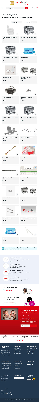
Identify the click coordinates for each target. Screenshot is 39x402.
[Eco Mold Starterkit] (28, 170)
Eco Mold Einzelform (6, 77)
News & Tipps (17, 351)
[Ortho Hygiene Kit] (28, 50)
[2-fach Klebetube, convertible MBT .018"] (28, 90)
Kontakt (4, 382)
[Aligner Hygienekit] (10, 231)
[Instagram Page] (30, 364)
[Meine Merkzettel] (34, 8)
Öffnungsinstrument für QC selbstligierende (8, 178)
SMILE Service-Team (18, 350)
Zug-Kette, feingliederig (7, 218)
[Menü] (2, 8)
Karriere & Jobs (17, 353)
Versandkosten (30, 399)
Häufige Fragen (30, 353)
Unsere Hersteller (5, 368)
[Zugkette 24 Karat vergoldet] (10, 150)
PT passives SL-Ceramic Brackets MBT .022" (9, 38)
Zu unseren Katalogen (8, 290)
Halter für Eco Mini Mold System (27, 238)
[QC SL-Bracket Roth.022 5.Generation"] (28, 30)
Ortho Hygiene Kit (24, 57)
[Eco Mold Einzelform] (10, 70)
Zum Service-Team (23, 249)
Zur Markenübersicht (19, 340)
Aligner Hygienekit (6, 238)
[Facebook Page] (28, 364)
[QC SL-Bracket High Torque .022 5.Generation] (28, 70)
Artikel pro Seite (27, 22)
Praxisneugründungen (6, 365)
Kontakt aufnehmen (18, 363)
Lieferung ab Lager (5, 367)
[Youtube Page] (32, 364)
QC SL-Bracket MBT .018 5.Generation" (10, 117)
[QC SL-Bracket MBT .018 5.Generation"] (10, 110)
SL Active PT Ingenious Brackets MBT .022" (9, 138)
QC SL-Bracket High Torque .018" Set (28, 197)
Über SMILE (16, 348)
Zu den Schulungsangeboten (10, 302)
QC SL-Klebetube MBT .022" (7, 97)
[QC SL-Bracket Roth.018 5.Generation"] (10, 50)
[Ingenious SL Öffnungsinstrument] (28, 211)
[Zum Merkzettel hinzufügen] (17, 34)
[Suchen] (26, 8)
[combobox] (15, 8)
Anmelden (34, 325)
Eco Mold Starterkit (24, 177)
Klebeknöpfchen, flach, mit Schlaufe (9, 197)
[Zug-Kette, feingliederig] (10, 211)
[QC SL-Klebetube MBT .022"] (10, 90)
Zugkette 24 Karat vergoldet (8, 157)
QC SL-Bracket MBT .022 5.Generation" (28, 117)
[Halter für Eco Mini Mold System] (28, 231)
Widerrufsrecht (30, 351)
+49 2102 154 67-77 (6, 350)
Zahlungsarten (30, 350)
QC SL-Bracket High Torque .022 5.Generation (27, 78)
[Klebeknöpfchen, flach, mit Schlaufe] (10, 191)
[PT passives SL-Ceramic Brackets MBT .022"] (10, 30)
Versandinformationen (32, 348)
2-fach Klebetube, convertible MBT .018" (27, 98)
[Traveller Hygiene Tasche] (28, 150)
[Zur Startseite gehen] (19, 3)
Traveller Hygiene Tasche (26, 157)
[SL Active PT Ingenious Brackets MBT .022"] (10, 130)
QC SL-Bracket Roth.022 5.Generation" (28, 37)
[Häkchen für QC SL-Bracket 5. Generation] (28, 130)
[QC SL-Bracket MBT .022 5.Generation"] (28, 110)
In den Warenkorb (11, 42)
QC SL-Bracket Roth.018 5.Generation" (10, 57)
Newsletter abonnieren (4, 379)
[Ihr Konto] (32, 8)
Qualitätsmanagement (6, 363)
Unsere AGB (17, 367)
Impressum (16, 365)
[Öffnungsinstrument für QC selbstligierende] (10, 170)
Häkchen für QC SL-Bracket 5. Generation (26, 138)
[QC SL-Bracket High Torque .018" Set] (28, 191)
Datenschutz (17, 368)
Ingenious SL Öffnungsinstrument (27, 218)
